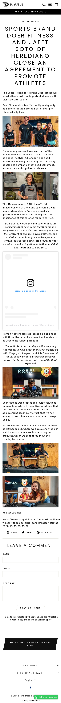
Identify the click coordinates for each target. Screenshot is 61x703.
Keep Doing (30, 665)
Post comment (30, 608)
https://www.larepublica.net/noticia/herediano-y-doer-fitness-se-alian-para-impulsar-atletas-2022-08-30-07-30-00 (31, 523)
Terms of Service (36, 619)
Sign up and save (30, 673)
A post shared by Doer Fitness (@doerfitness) (30, 325)
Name (6, 554)
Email (7, 568)
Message (9, 583)
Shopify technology (30, 700)
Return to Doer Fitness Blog (32, 644)
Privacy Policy (16, 619)
